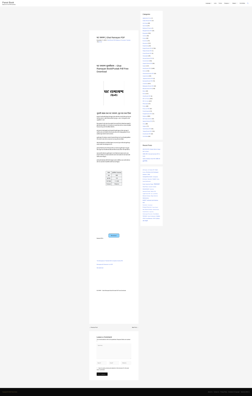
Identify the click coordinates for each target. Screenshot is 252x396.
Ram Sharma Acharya (147, 209)
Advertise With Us (245, 392)
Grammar (152, 189)
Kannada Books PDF (148, 81)
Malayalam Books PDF (148, 86)
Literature (145, 83)
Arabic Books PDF (147, 20)
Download (113, 235)
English (154, 179)
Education (145, 43)
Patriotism (145, 205)
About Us (210, 392)
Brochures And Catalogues (152, 172)
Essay (158, 179)
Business (145, 174)
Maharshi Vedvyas (146, 195)
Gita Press (145, 186)
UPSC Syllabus (156, 218)
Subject (234, 3)
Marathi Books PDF (147, 88)
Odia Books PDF (147, 96)
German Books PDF (147, 58)
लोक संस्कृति (145, 220)
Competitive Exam (147, 176)
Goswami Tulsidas (125, 40)
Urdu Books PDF (147, 133)
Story (144, 123)
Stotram (145, 216)
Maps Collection (154, 195)
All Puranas (145, 170)
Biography (145, 33)
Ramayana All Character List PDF (105, 264)
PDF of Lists (146, 101)
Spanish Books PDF (147, 121)
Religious (118, 40)
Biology (144, 172)
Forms (220, 3)
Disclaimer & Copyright (234, 392)
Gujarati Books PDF (147, 63)
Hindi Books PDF (111, 40)
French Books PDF (147, 53)
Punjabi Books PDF (147, 113)
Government (146, 61)
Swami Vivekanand (152, 216)
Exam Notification (147, 181)
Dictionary (145, 179)
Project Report (155, 207)
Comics (144, 35)
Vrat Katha (242, 3)
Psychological (146, 111)
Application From (147, 18)
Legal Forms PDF (146, 193)
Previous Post (93, 327)
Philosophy (145, 103)
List (152, 193)
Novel (144, 93)
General (156, 184)
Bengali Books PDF (147, 30)
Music (144, 91)
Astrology (145, 23)
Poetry (144, 106)
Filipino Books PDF (147, 50)
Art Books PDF (151, 170)
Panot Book (8, 2)
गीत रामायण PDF (100, 268)
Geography (145, 56)
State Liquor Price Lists (148, 213)
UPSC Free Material (147, 218)
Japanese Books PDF (148, 78)
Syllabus (158, 216)
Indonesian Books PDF (148, 73)
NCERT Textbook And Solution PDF (150, 201)
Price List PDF (146, 108)
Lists (215, 3)
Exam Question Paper (148, 184)
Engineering (145, 45)
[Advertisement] (113, 20)
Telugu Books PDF (147, 131)
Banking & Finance (147, 28)
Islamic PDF (153, 191)
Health (144, 66)
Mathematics (146, 198)
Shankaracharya (156, 209)
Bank (156, 170)
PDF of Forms (146, 98)
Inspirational (146, 76)
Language (208, 3)
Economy (145, 40)
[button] (248, 3)
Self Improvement (147, 118)
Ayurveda (145, 25)
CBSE (148, 174)
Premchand (150, 205)
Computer (155, 176)
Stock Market (156, 213)
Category (226, 3)
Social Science (146, 211)
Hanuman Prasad (146, 191)
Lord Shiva (155, 193)
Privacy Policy (223, 392)
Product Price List (147, 207)
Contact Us (216, 392)
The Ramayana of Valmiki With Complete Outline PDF (110, 260)
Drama (144, 38)
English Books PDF (147, 48)
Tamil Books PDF (147, 128)
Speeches (151, 211)
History (144, 71)
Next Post (135, 327)
